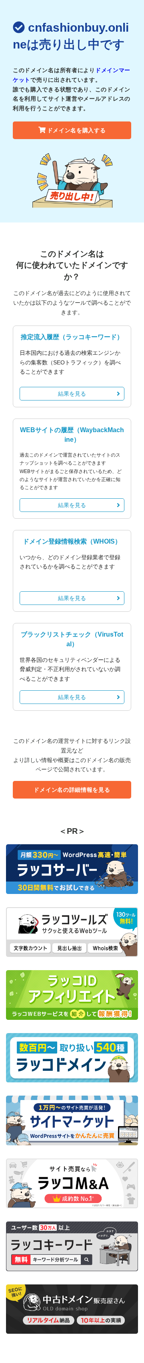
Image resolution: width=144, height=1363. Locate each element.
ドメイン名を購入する (76, 130)
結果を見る (72, 393)
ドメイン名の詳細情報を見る (72, 790)
